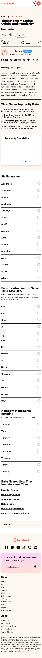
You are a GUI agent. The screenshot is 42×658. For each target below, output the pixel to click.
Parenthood (6, 602)
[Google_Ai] (33, 59)
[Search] (34, 3)
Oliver (4, 320)
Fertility (4, 582)
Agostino (5, 251)
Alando (4, 265)
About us (5, 620)
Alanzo (4, 271)
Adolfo (4, 224)
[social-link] (6, 547)
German (25, 43)
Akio (3, 258)
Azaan (4, 394)
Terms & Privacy (7, 632)
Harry (4, 367)
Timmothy (6, 424)
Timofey (5, 438)
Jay (3, 381)
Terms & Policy (20, 651)
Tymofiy (5, 472)
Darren (4, 354)
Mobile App (6, 623)
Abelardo (6, 191)
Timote (5, 465)
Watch (3, 605)
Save (19, 35)
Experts (4, 608)
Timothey (6, 451)
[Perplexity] (28, 59)
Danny (4, 387)
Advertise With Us (8, 626)
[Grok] (24, 59)
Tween (4, 599)
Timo (3, 431)
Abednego (6, 184)
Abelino (5, 197)
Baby (3, 587)
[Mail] (15, 59)
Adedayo (5, 211)
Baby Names (6, 610)
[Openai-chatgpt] (19, 59)
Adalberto (6, 204)
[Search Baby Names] (3, 336)
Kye (3, 307)
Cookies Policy (7, 629)
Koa (3, 340)
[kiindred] (7, 3)
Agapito (5, 244)
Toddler (4, 590)
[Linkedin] (10, 59)
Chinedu (5, 374)
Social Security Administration (23, 162)
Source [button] (6, 524)
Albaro (4, 278)
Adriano (5, 231)
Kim (3, 313)
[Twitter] (6, 59)
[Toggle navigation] (38, 3)
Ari (2, 360)
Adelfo (4, 217)
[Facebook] (2, 59)
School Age (6, 596)
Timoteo (5, 445)
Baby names (16, 17)
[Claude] (37, 59)
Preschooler (6, 593)
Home (4, 17)
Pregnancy (5, 584)
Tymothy (5, 458)
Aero (3, 238)
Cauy (3, 401)
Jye (3, 327)
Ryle (3, 347)
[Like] (39, 184)
